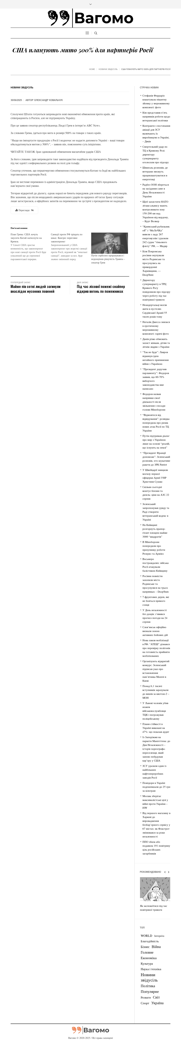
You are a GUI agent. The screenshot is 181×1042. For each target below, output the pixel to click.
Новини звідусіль (108, 69)
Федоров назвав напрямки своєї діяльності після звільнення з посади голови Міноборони (153, 401)
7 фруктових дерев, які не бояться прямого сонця (155, 600)
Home (92, 69)
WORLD (146, 935)
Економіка (149, 957)
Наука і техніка (151, 969)
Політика (148, 985)
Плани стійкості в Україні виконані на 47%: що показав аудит (155, 727)
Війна (156, 946)
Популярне (150, 991)
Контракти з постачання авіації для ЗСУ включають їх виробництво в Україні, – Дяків (156, 133)
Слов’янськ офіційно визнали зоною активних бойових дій (155, 631)
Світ (156, 997)
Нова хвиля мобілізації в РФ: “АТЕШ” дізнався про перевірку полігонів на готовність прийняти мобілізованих (156, 648)
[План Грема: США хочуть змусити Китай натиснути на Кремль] (31, 247)
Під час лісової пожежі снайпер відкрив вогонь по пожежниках (101, 289)
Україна (157, 1002)
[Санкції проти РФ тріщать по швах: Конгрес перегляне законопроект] (71, 247)
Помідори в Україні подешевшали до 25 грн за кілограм (156, 786)
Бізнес (145, 946)
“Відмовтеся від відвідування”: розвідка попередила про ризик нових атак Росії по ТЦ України (156, 422)
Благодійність (150, 941)
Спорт (145, 1003)
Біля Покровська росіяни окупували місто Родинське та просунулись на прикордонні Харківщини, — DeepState (153, 262)
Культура (147, 963)
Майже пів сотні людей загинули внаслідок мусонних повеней (35, 289)
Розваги (146, 997)
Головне (147, 952)
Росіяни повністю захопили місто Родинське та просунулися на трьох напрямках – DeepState (155, 583)
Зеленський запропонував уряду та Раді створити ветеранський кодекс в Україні (155, 511)
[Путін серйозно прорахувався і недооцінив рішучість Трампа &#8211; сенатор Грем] (109, 243)
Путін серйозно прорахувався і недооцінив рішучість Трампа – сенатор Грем (108, 259)
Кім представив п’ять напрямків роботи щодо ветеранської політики (156, 116)
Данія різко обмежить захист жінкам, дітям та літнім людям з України (156, 342)
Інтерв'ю (159, 935)
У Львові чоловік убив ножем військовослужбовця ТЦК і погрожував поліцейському (155, 710)
